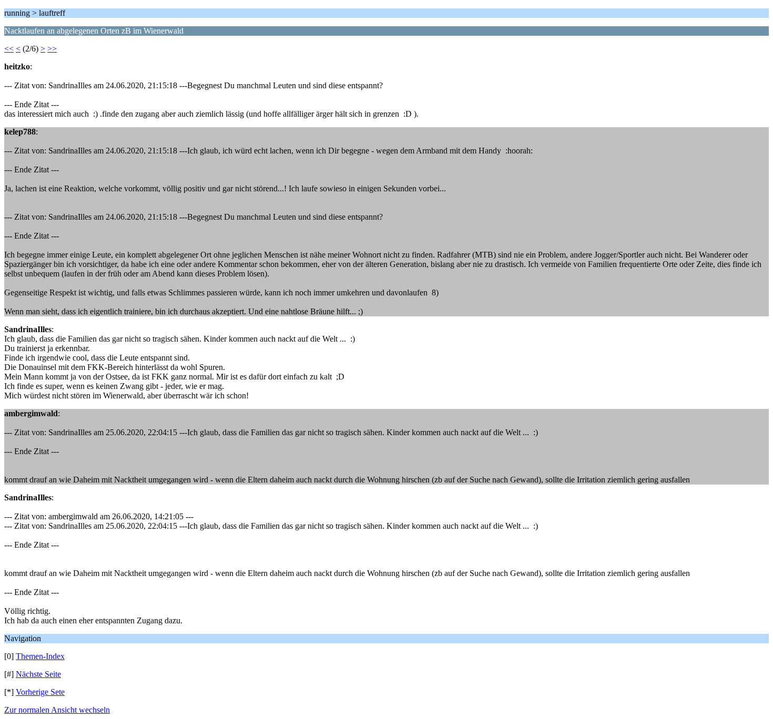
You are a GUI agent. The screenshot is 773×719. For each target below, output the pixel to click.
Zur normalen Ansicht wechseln (57, 709)
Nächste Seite (38, 674)
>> (52, 48)
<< (9, 48)
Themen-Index (40, 656)
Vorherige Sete (40, 691)
